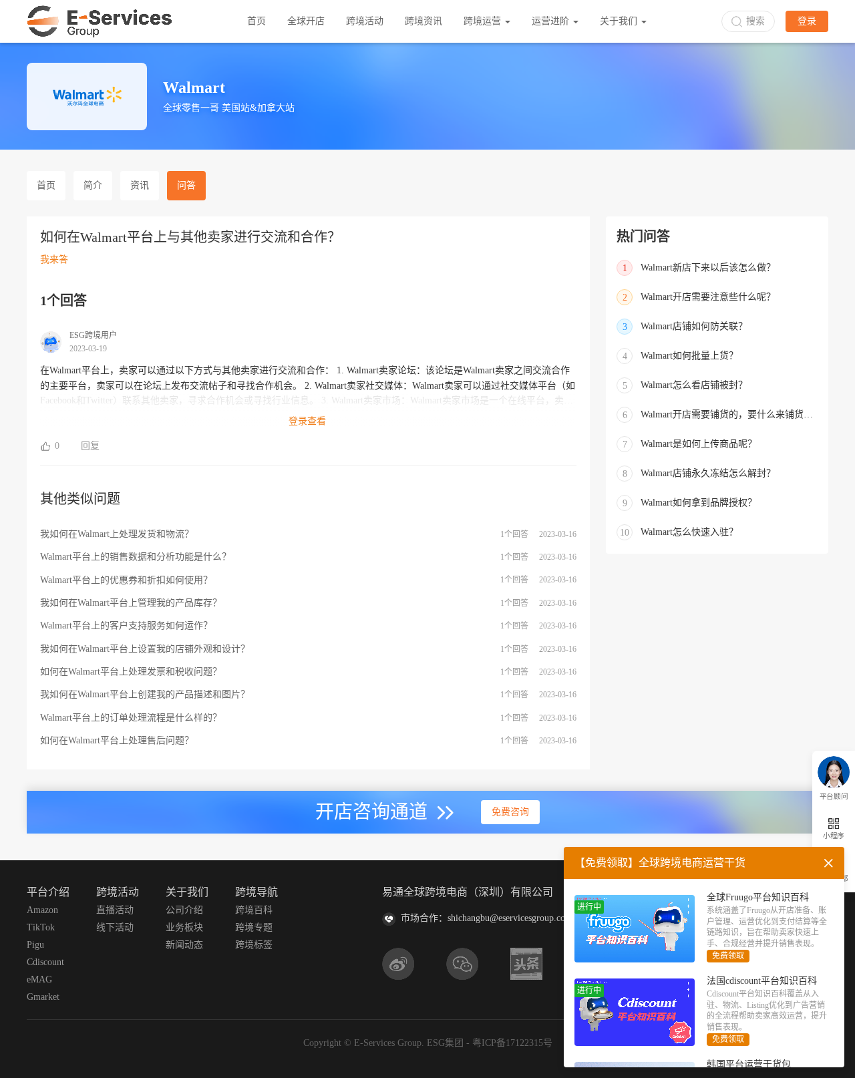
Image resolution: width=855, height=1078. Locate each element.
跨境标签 (254, 945)
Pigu (35, 945)
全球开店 (306, 21)
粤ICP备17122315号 (512, 1043)
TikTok (41, 927)
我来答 (54, 259)
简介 (92, 185)
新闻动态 (184, 945)
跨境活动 (364, 21)
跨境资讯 (423, 21)
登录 (807, 21)
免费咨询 (510, 812)
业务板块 (184, 927)
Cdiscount (45, 962)
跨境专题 (254, 927)
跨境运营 (484, 21)
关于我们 (620, 21)
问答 (186, 185)
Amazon (42, 910)
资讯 (139, 185)
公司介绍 (184, 910)
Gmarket (43, 997)
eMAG (39, 979)
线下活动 (115, 927)
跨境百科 (254, 910)
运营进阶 (552, 21)
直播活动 (115, 910)
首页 (256, 21)
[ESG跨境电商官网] (99, 21)
